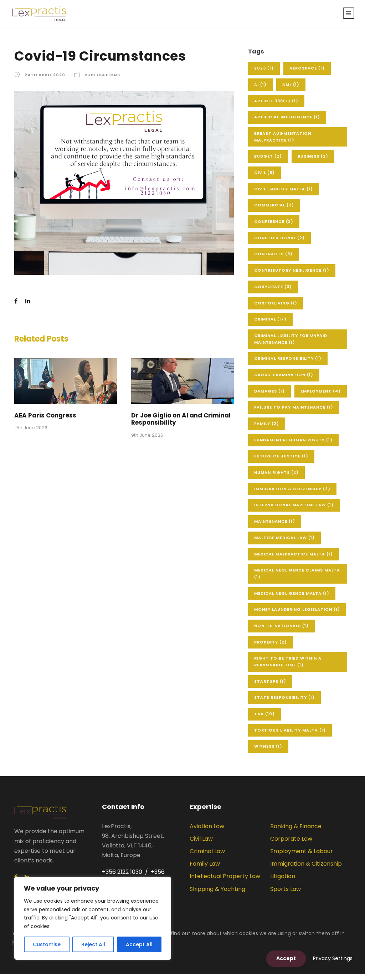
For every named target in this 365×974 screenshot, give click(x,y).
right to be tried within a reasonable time (288, 661)
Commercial (274, 205)
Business (313, 156)
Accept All (139, 944)
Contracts (273, 254)
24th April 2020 (45, 75)
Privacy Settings (333, 958)
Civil (264, 172)
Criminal (270, 319)
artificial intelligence (287, 117)
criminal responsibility (288, 358)
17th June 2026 (30, 427)
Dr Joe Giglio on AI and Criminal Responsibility (181, 419)
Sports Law (285, 889)
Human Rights (276, 472)
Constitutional (279, 238)
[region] (92, 918)
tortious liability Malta (290, 730)
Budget (268, 156)
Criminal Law (207, 851)
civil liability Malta (283, 189)
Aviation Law (207, 826)
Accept (286, 958)
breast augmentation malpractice (282, 136)
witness (268, 746)
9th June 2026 (147, 435)
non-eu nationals (281, 626)
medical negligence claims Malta (297, 573)
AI (260, 84)
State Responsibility (284, 697)
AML (290, 84)
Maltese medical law (284, 537)
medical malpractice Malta (293, 554)
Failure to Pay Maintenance (293, 407)
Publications (102, 75)
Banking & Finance (296, 826)
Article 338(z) (276, 101)
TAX (264, 714)
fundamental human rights (293, 440)
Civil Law (201, 839)
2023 (264, 68)
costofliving (275, 303)
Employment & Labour (301, 851)
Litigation (282, 876)
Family (266, 423)
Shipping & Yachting (217, 889)
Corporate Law (291, 839)
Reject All (93, 944)
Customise (47, 944)
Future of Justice (281, 456)
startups (270, 681)
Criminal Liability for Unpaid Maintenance (290, 339)
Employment (320, 391)
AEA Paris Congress (45, 415)
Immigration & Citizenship (292, 489)
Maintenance (274, 521)
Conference (273, 221)
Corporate (273, 286)
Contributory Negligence (291, 270)
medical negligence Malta (291, 593)
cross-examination (283, 375)
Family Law (205, 864)
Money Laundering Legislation (297, 609)
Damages (269, 391)
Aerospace (307, 68)
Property (270, 642)
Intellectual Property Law (225, 876)
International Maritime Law (294, 505)
